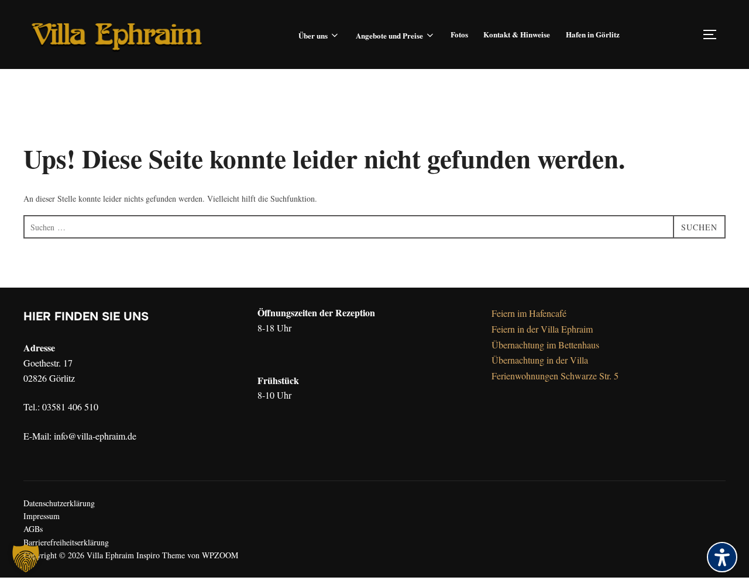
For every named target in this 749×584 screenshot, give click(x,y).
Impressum (41, 515)
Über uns (313, 35)
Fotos (459, 34)
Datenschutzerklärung (59, 503)
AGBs (33, 528)
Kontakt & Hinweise (516, 34)
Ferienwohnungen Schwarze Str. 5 (555, 375)
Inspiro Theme (160, 555)
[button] (25, 558)
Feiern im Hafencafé (529, 313)
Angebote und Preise (389, 35)
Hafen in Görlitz (593, 34)
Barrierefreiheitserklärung (66, 542)
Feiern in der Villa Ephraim (542, 329)
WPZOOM (220, 555)
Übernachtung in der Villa (540, 360)
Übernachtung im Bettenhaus (545, 344)
